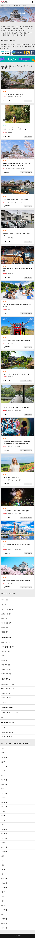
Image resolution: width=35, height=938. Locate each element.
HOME (2, 5)
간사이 (7, 5)
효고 (11, 5)
